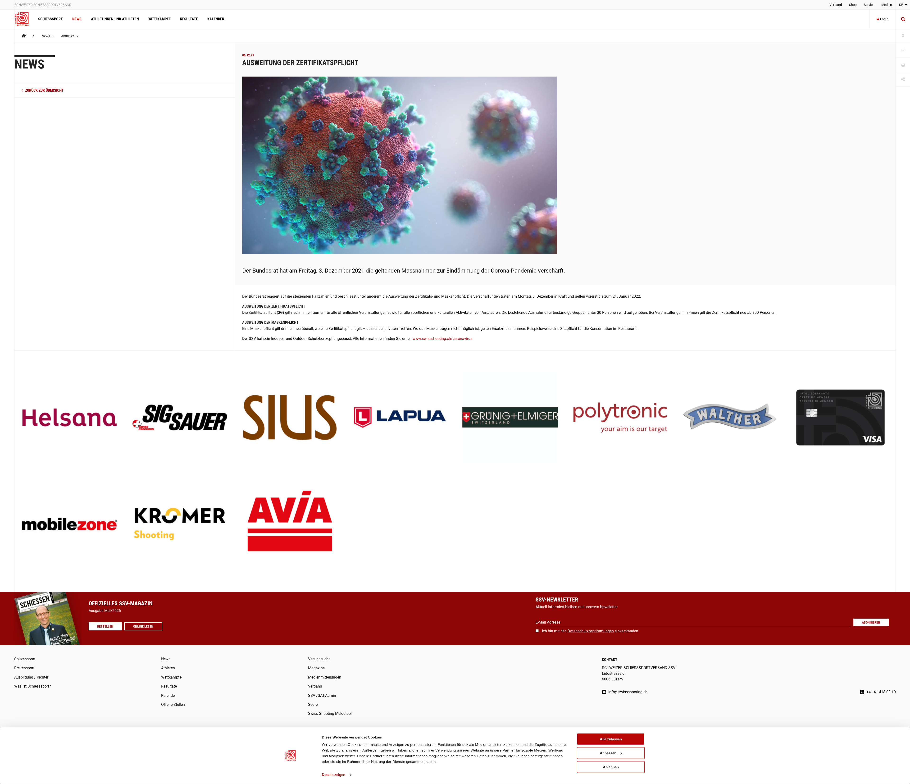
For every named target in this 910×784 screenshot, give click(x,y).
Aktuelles (68, 36)
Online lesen (143, 626)
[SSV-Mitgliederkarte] (840, 418)
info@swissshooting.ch (627, 692)
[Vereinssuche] (903, 36)
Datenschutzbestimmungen (591, 631)
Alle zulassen (611, 739)
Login (884, 19)
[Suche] (903, 19)
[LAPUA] (400, 418)
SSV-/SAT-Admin (322, 695)
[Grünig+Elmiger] (510, 418)
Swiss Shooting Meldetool (330, 713)
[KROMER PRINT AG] (180, 524)
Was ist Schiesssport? (32, 686)
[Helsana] (69, 418)
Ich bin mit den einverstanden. (590, 631)
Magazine (316, 668)
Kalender (215, 19)
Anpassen (608, 753)
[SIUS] (290, 418)
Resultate (189, 19)
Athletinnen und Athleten (115, 19)
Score (313, 704)
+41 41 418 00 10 (880, 692)
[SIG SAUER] (180, 418)
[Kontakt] (903, 50)
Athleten (168, 668)
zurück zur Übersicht (44, 90)
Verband (835, 5)
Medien (886, 5)
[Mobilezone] (69, 524)
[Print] (903, 65)
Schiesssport (50, 19)
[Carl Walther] (730, 418)
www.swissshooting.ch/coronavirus (442, 338)
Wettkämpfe (159, 19)
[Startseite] (23, 19)
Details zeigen (333, 775)
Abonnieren (871, 622)
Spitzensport (24, 659)
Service (869, 5)
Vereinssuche (319, 659)
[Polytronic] (620, 418)
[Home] (23, 36)
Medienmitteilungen (324, 677)
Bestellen (105, 626)
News (77, 19)
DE (901, 5)
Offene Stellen (173, 704)
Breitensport (24, 668)
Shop (853, 5)
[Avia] (290, 524)
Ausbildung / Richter (31, 677)
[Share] (903, 79)
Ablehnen (611, 767)
